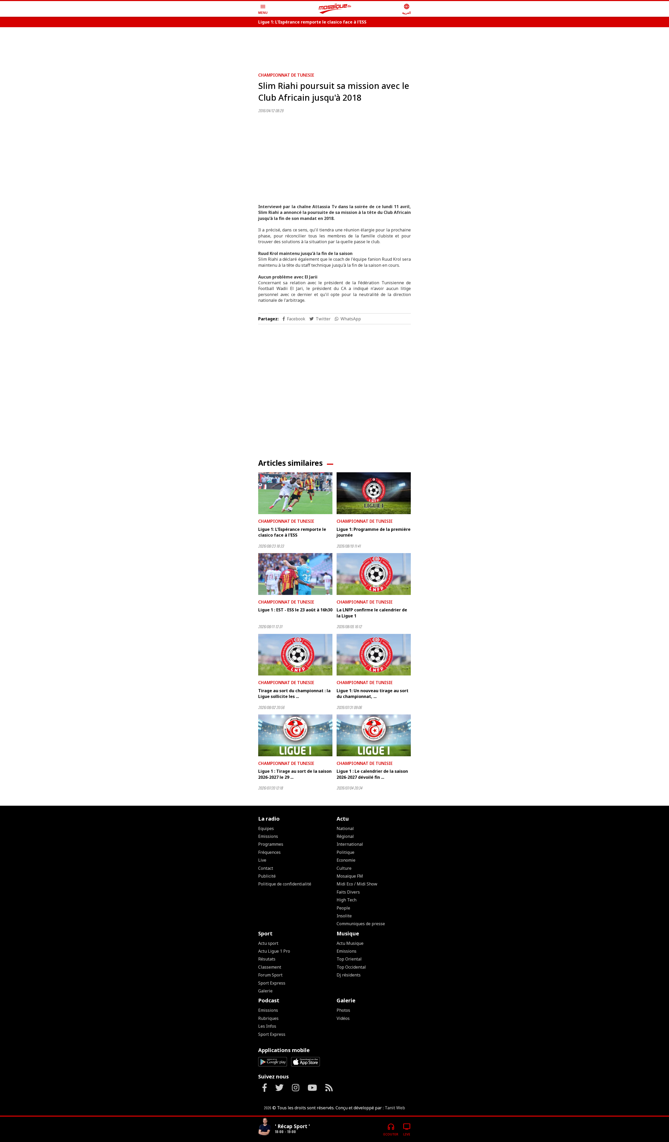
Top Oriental (349, 959)
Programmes (270, 844)
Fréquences (269, 852)
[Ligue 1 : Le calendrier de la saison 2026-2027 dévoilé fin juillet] (374, 735)
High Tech (346, 900)
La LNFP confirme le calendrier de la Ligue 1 (372, 612)
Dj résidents (349, 975)
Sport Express (271, 983)
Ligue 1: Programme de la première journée (374, 532)
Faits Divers (348, 892)
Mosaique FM (350, 876)
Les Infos (267, 1026)
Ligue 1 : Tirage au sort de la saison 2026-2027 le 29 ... (295, 774)
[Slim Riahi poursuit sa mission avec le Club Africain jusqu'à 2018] (334, 156)
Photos (343, 1010)
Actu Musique (350, 943)
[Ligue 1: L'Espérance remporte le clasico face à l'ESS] (295, 493)
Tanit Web (395, 1108)
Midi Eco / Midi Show (357, 884)
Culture (344, 868)
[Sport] (264, 1127)
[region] (334, 47)
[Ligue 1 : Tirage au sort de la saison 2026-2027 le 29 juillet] (295, 735)
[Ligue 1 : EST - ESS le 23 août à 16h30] (295, 574)
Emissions (268, 836)
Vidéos (343, 1018)
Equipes (266, 828)
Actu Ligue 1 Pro (274, 951)
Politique (345, 852)
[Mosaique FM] (335, 8)
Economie (346, 860)
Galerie (265, 991)
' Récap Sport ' (292, 1126)
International (350, 844)
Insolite (344, 916)
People (343, 908)
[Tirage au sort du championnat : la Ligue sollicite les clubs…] (295, 655)
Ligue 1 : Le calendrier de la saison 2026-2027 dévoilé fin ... (372, 774)
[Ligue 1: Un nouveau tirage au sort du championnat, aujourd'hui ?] (374, 655)
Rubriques (268, 1018)
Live (262, 860)
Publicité (267, 876)
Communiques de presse (361, 924)
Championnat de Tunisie (286, 75)
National (345, 828)
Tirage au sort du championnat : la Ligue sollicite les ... (294, 693)
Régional (345, 836)
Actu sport (268, 943)
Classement (269, 967)
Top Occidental (351, 967)
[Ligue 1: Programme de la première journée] (374, 493)
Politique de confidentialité (284, 884)
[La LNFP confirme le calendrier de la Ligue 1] (374, 574)
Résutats (266, 959)
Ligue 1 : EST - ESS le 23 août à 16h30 (295, 610)
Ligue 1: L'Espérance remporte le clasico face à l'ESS (312, 22)
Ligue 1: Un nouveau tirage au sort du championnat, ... (372, 693)
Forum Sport (270, 975)
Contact (265, 868)
